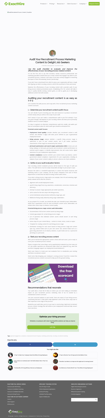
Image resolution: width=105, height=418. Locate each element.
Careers (9, 399)
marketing (44, 336)
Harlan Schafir (60, 65)
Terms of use (39, 416)
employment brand (31, 336)
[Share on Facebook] (30, 344)
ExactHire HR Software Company (17, 396)
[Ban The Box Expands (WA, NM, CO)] (1, 209)
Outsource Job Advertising (13, 386)
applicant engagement (15, 336)
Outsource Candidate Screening (15, 389)
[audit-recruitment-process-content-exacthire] (52, 30)
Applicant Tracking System (48, 384)
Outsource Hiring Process (13, 394)
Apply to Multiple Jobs (44, 396)
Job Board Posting (43, 391)
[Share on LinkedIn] (75, 344)
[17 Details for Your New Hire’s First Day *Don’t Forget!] (103, 209)
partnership (49, 336)
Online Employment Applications (47, 389)
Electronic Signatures (76, 389)
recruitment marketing (63, 336)
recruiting (55, 336)
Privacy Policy (46, 416)
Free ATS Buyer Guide (44, 386)
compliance (23, 336)
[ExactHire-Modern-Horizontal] (14, 3)
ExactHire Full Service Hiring (16, 384)
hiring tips (38, 336)
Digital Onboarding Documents (78, 386)
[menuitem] (43, 3)
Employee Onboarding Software (81, 384)
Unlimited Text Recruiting (45, 394)
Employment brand (35, 132)
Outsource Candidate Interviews (15, 391)
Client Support (10, 401)
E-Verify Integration (76, 394)
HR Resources (10, 404)
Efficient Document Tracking (78, 391)
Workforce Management (48, 65)
